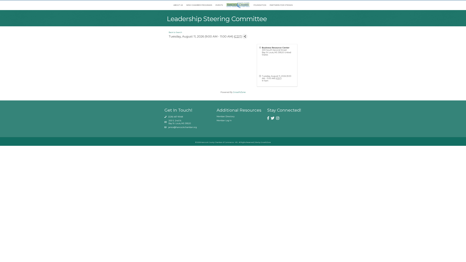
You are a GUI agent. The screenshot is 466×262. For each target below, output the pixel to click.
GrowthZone (239, 92)
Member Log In (224, 120)
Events (219, 5)
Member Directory (226, 116)
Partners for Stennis (281, 5)
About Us (178, 5)
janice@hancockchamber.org (182, 127)
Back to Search (175, 32)
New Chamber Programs (199, 5)
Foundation (260, 5)
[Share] (245, 36)
